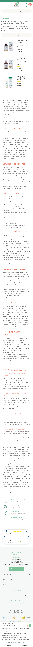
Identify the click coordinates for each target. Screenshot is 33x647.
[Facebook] (11, 612)
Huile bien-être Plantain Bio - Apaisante (22, 77)
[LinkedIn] (21, 612)
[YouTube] (14, 612)
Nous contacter (16, 569)
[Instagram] (18, 612)
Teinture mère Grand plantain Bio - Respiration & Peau (22, 61)
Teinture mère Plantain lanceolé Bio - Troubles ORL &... (22, 44)
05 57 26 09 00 (16, 554)
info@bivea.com (16, 557)
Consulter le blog (16, 601)
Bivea (16, 4)
